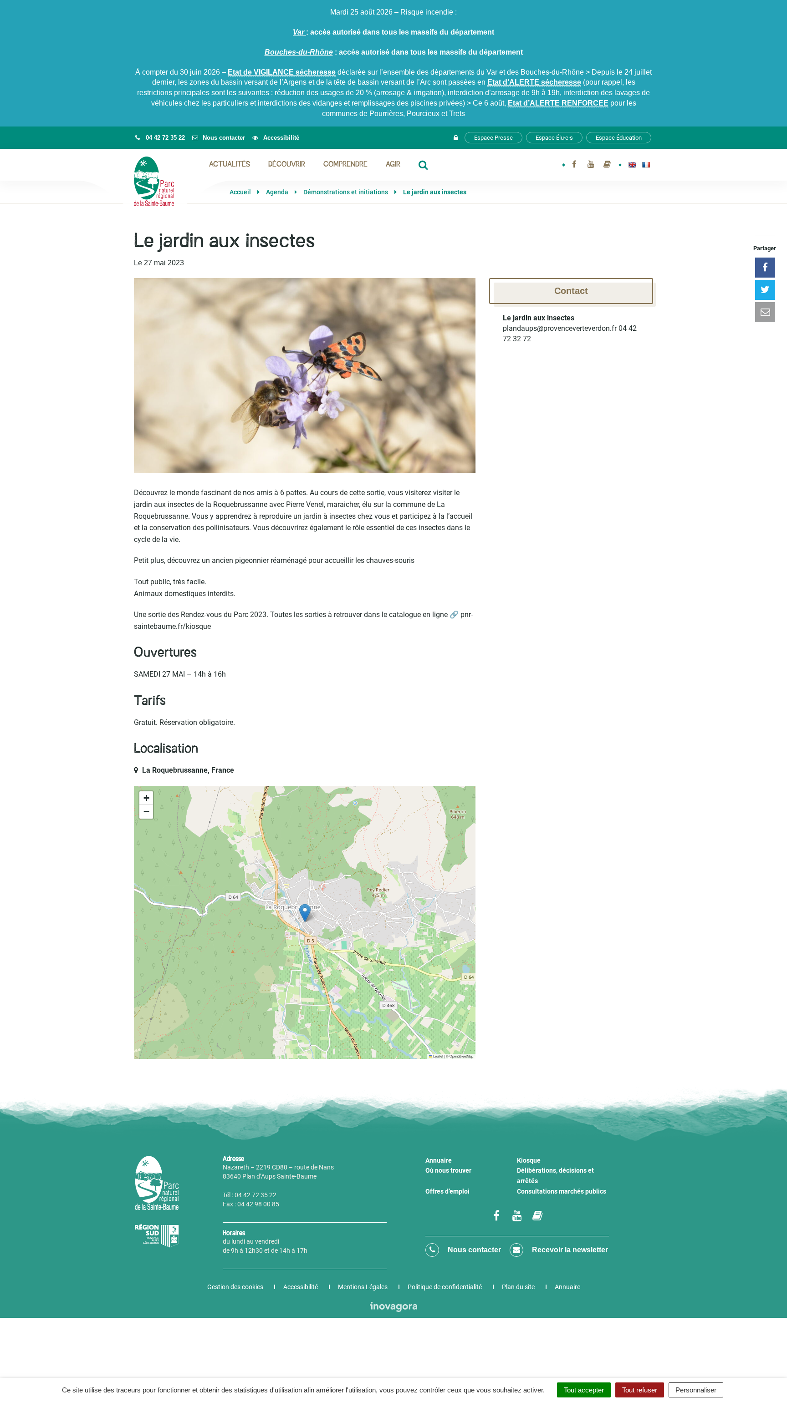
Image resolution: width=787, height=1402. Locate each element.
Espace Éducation (619, 137)
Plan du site (518, 1287)
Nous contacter (473, 1250)
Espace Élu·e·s (554, 137)
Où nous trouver (448, 1170)
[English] (632, 164)
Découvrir (286, 164)
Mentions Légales (363, 1287)
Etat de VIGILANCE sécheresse (282, 72)
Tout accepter (584, 1390)
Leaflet (437, 1055)
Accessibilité (300, 1287)
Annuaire (438, 1160)
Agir (393, 164)
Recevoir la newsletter (569, 1250)
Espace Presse (493, 137)
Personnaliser (695, 1390)
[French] (646, 164)
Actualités (229, 164)
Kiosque (529, 1160)
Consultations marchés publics (561, 1191)
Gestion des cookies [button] (235, 1287)
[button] (305, 913)
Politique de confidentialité (445, 1287)
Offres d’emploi (447, 1191)
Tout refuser (639, 1390)
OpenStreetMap (461, 1055)
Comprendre (345, 164)
